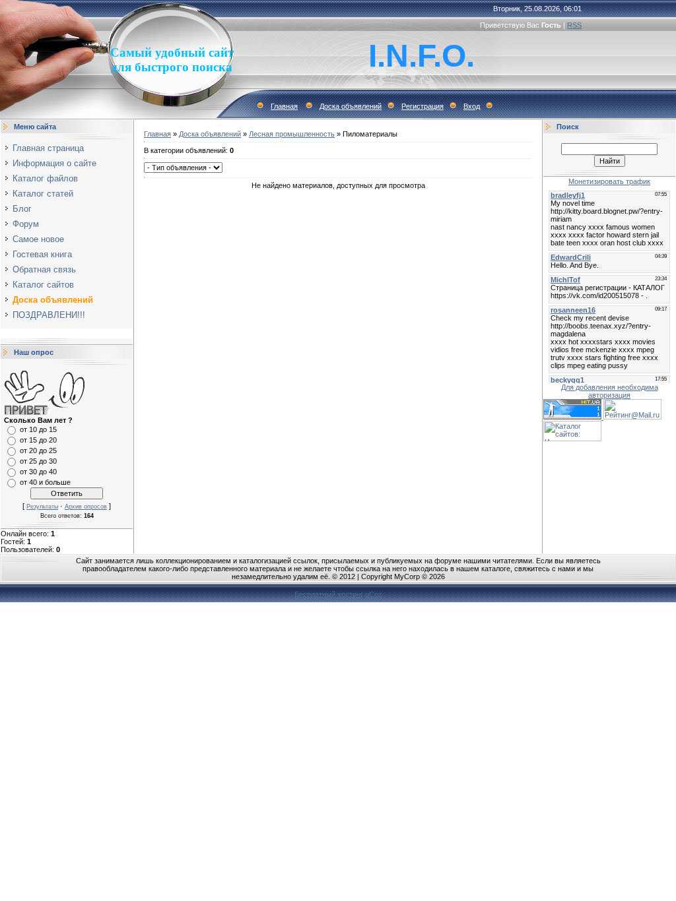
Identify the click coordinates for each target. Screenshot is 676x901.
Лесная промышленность (292, 134)
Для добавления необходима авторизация (609, 391)
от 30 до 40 (38, 472)
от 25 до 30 (38, 461)
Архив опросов (86, 506)
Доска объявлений (351, 106)
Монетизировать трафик (609, 181)
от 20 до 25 (38, 450)
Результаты (42, 506)
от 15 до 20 (38, 440)
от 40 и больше (45, 482)
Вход (471, 106)
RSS (574, 25)
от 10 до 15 (38, 429)
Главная (284, 106)
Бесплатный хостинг (328, 594)
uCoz (373, 594)
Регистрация (422, 106)
